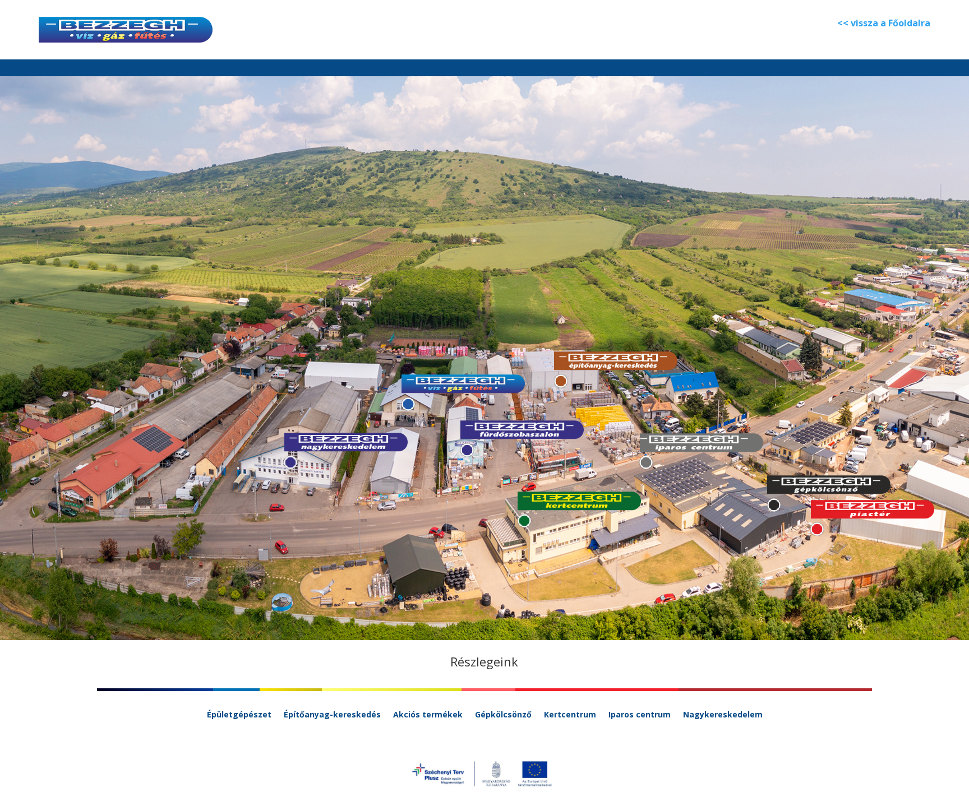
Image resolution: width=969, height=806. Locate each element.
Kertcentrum (570, 715)
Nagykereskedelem (723, 715)
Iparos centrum (639, 715)
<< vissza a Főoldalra (883, 23)
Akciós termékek (428, 715)
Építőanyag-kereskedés (332, 715)
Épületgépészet (239, 715)
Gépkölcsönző (503, 715)
